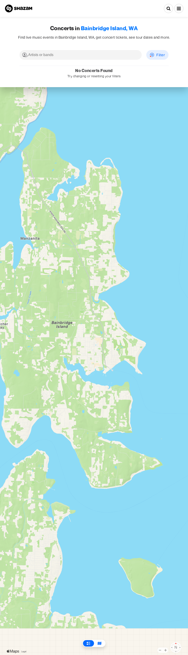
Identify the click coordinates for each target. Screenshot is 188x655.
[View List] (88, 643)
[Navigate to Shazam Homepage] (18, 8)
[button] (178, 8)
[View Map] (99, 643)
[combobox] (80, 54)
